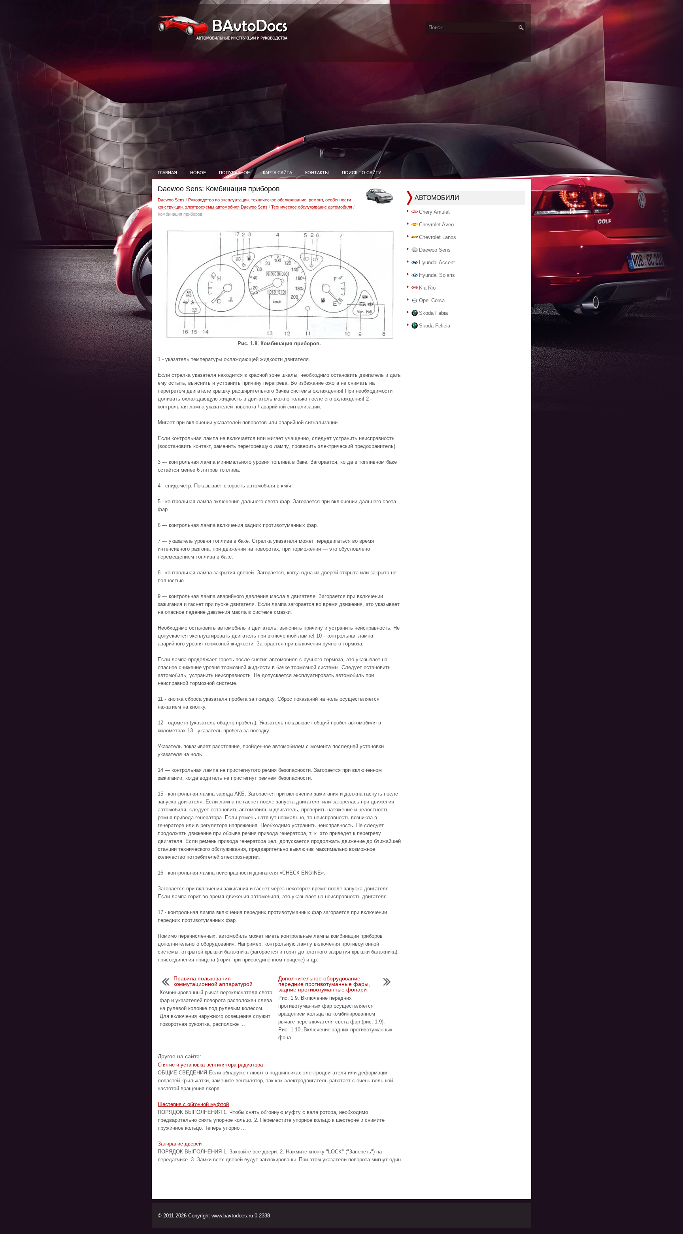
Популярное (234, 172)
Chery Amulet (434, 212)
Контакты (317, 172)
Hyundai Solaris (437, 275)
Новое (198, 172)
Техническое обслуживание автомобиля (311, 207)
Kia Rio (427, 288)
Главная (167, 172)
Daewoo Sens (171, 200)
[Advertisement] (341, 106)
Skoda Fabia (433, 313)
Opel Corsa (432, 300)
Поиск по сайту (361, 172)
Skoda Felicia (434, 326)
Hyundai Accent (437, 262)
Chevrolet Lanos (437, 237)
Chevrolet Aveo (436, 225)
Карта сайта (277, 172)
